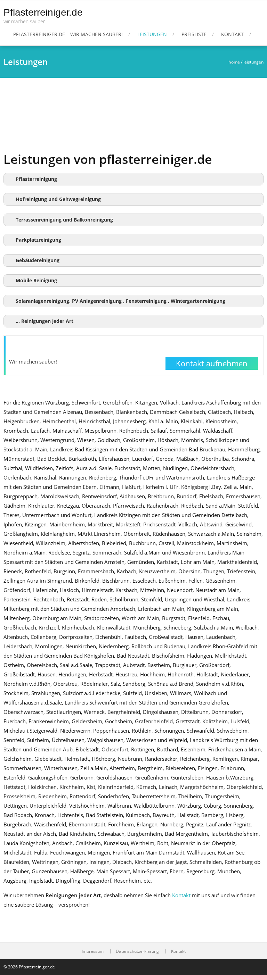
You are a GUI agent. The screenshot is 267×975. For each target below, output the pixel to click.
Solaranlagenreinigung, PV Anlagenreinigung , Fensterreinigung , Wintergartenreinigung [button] (120, 301)
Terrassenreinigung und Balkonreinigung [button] (64, 220)
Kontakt (232, 34)
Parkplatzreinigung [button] (38, 240)
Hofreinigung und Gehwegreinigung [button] (58, 199)
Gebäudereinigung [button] (37, 260)
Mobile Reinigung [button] (36, 280)
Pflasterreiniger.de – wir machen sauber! (68, 34)
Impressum (93, 951)
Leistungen (152, 34)
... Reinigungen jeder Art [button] (44, 321)
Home (234, 62)
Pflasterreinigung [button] (36, 179)
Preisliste (194, 34)
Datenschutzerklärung (137, 951)
